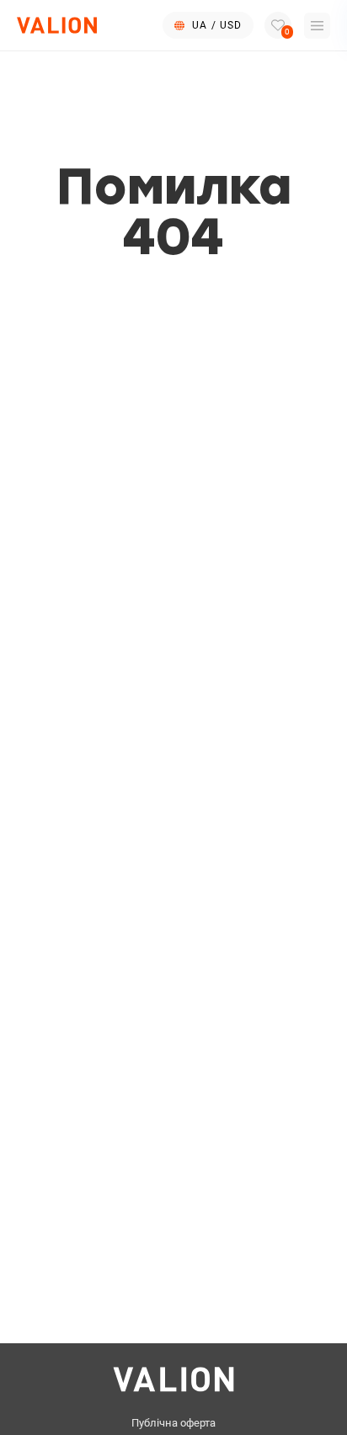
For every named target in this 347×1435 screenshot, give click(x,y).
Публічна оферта (173, 1422)
